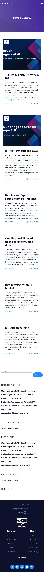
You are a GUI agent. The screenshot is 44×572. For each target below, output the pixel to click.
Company (11, 535)
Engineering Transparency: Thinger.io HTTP (18, 402)
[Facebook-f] (12, 567)
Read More (9, 104)
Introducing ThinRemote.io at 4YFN (15, 413)
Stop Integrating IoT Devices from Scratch (18, 391)
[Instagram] (22, 567)
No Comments (34, 104)
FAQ (33, 535)
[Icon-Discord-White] (31, 567)
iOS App (11, 543)
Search (4, 371)
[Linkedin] (27, 567)
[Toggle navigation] (42, 3)
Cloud (11, 548)
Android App (11, 539)
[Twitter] (17, 567)
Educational (11, 552)
